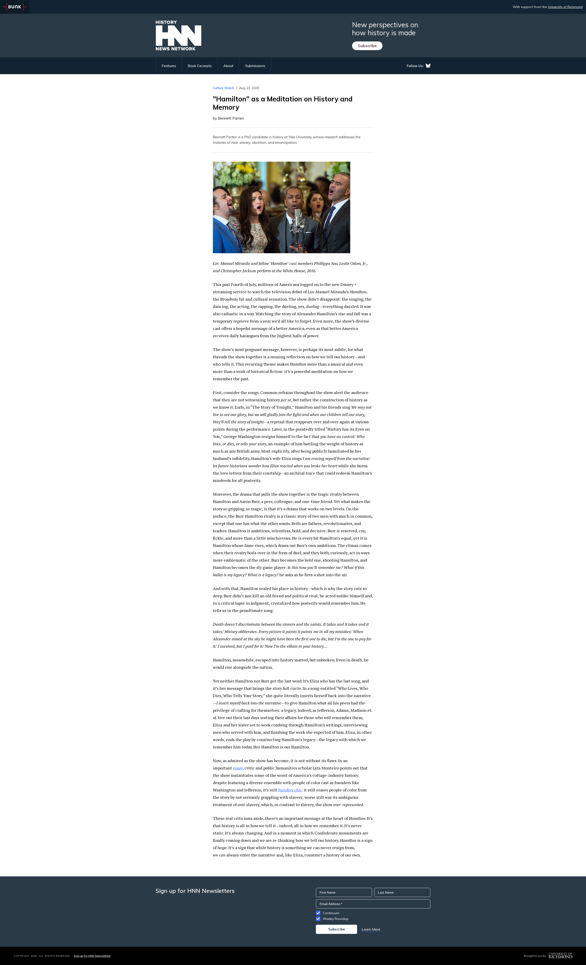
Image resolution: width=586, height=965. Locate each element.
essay (238, 768)
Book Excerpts (200, 65)
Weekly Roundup (335, 919)
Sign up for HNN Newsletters (92, 955)
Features (169, 65)
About (228, 65)
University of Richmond (565, 7)
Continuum (331, 913)
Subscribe (367, 45)
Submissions (255, 65)
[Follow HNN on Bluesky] (428, 65)
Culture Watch (223, 88)
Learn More (371, 929)
